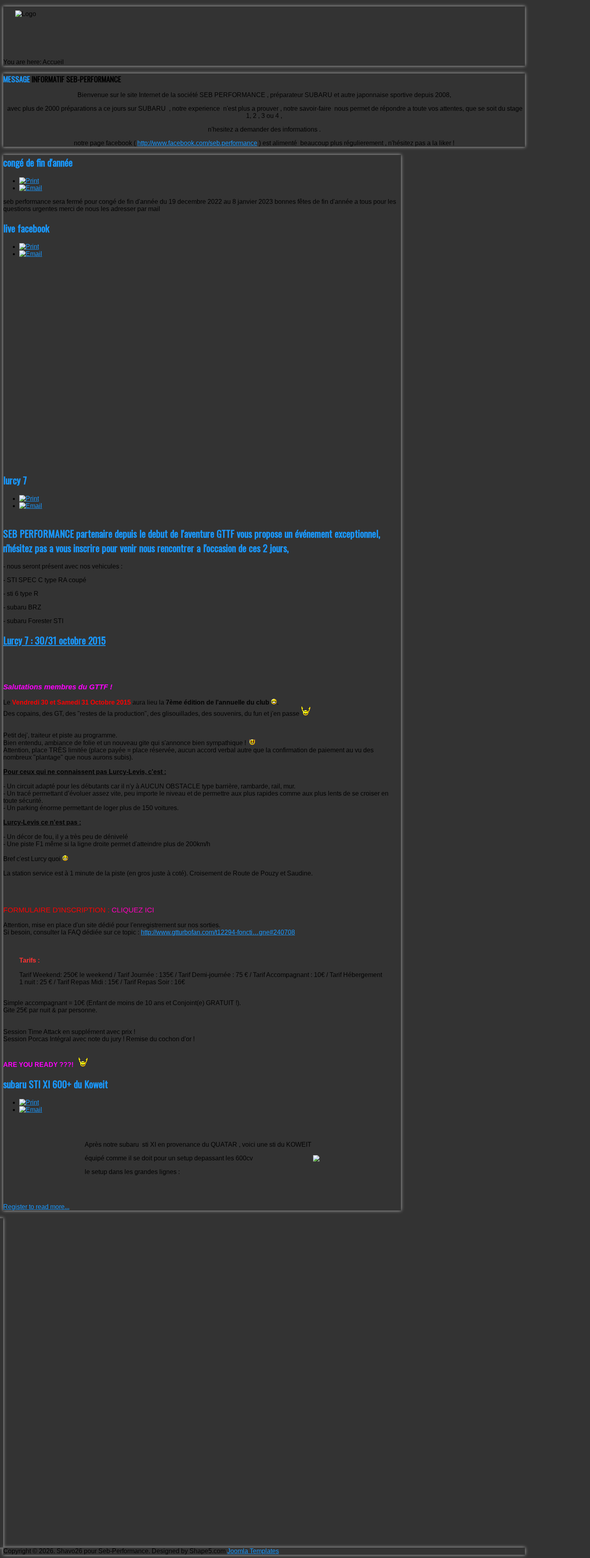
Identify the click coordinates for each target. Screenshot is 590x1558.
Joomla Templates (253, 1551)
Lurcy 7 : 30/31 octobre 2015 (54, 640)
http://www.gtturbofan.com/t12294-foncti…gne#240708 (218, 932)
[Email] (30, 188)
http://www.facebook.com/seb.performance (197, 143)
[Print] (29, 180)
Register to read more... (36, 1206)
